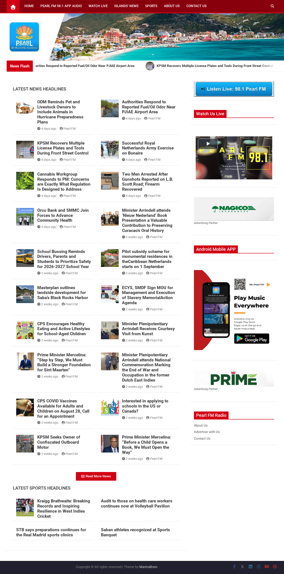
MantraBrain (148, 567)
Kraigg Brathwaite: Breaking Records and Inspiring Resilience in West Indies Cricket (63, 508)
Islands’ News (126, 6)
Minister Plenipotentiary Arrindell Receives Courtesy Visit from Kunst (148, 329)
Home (29, 6)
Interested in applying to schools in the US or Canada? (145, 406)
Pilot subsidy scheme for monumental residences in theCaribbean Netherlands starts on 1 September (147, 259)
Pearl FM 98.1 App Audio (61, 6)
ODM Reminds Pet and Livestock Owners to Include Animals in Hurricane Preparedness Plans (60, 112)
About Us (172, 6)
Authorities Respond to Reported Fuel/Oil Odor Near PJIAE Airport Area (149, 107)
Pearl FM (69, 128)
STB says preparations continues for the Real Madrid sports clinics (51, 532)
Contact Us (196, 6)
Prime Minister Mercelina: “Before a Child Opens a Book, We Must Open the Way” (146, 445)
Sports (151, 6)
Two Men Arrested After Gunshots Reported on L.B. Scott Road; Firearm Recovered (148, 182)
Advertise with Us (207, 432)
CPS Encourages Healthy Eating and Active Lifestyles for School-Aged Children (63, 329)
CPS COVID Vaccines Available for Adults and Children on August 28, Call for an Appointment (63, 408)
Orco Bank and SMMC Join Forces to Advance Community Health (63, 215)
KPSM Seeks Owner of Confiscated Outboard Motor (58, 442)
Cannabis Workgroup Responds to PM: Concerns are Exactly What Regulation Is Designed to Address (64, 182)
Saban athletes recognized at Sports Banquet (135, 532)
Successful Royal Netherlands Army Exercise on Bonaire (148, 148)
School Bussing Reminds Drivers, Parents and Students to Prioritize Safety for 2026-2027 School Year (64, 259)
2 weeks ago (134, 237)
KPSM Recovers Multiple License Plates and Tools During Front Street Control (63, 148)
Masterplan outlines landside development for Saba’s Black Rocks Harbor (62, 292)
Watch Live (98, 6)
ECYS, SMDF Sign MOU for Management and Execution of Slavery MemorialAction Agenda (148, 295)
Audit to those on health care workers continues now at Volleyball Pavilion (136, 503)
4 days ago (48, 128)
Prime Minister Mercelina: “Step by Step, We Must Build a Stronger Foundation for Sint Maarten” (64, 362)
